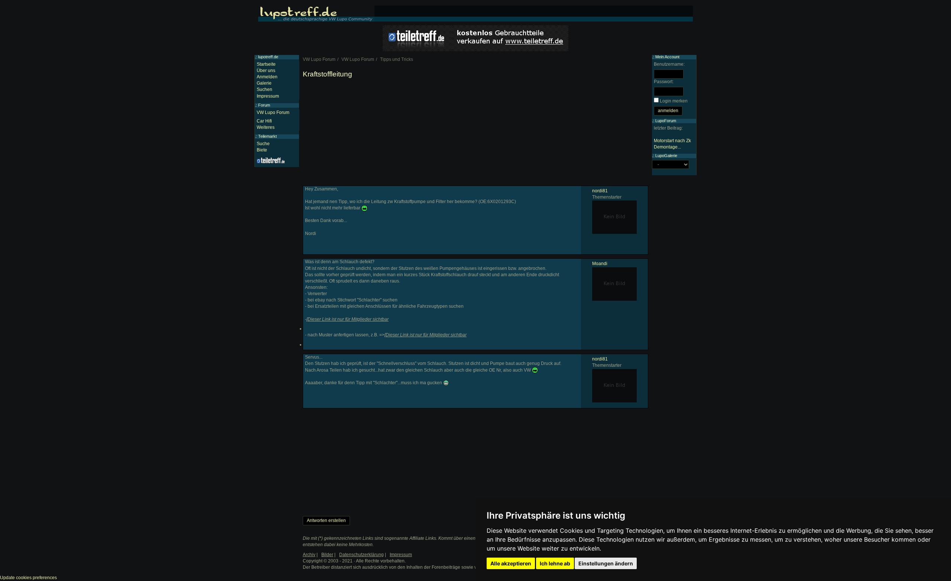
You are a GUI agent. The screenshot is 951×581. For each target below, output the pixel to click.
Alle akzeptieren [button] (510, 563)
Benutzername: (669, 64)
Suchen (264, 89)
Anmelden (267, 76)
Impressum (268, 96)
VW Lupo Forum (273, 112)
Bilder (327, 554)
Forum (264, 105)
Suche (263, 143)
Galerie (264, 83)
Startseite (266, 64)
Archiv (309, 554)
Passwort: (664, 81)
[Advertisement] (475, 134)
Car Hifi (264, 121)
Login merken (674, 101)
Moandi (599, 263)
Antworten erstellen (326, 520)
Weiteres (266, 127)
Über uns (266, 70)
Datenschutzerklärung (361, 554)
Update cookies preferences (28, 577)
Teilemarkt (267, 136)
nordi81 (600, 190)
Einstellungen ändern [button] (605, 563)
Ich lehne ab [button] (555, 563)
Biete (262, 150)
